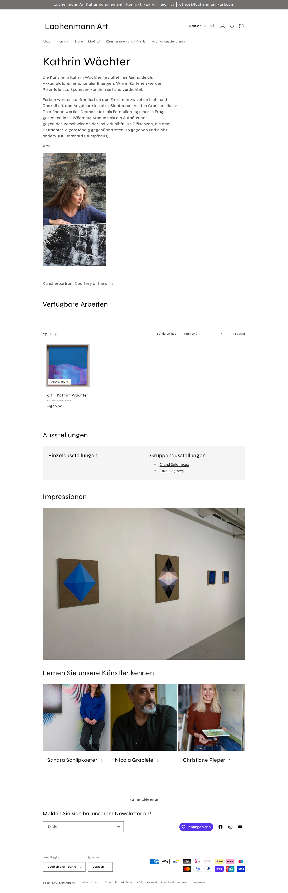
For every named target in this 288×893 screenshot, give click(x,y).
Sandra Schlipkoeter (72, 760)
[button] (213, 26)
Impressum (199, 882)
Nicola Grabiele (134, 760)
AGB (139, 882)
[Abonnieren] (119, 826)
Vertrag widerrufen (144, 800)
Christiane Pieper (204, 760)
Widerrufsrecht (91, 882)
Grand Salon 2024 (174, 464)
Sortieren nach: (168, 334)
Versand (152, 882)
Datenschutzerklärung (119, 882)
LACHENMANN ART (64, 882)
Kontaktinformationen (174, 882)
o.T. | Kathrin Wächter (67, 395)
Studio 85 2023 (172, 471)
